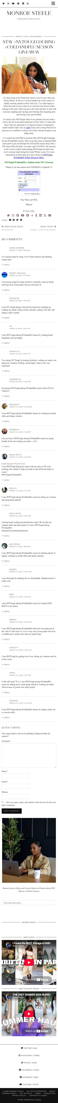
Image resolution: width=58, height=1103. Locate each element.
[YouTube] (13, 3)
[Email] (49, 215)
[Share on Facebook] (14, 220)
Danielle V (14, 351)
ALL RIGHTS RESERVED (36, 1091)
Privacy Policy (19, 1095)
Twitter (30, 1048)
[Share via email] (10, 220)
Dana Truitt (15, 455)
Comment (6, 741)
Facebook (30, 1070)
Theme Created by (29, 1100)
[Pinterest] (17, 215)
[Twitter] (4, 3)
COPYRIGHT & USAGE (38, 1095)
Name (5, 771)
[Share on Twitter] (17, 220)
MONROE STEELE (29, 13)
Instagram (30, 1055)
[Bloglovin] (32, 215)
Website (5, 792)
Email (5, 781)
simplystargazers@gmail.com (13, 463)
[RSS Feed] (28, 3)
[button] (54, 3)
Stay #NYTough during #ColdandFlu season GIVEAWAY (29, 47)
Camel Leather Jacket (43, 228)
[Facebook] (18, 3)
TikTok (30, 1063)
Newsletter (49, 1093)
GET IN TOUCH (26, 1093)
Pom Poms (12, 228)
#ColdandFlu (36, 36)
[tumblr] (36, 215)
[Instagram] (8, 3)
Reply (7, 265)
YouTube (30, 1084)
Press (38, 1093)
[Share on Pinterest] (21, 220)
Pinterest (30, 1077)
